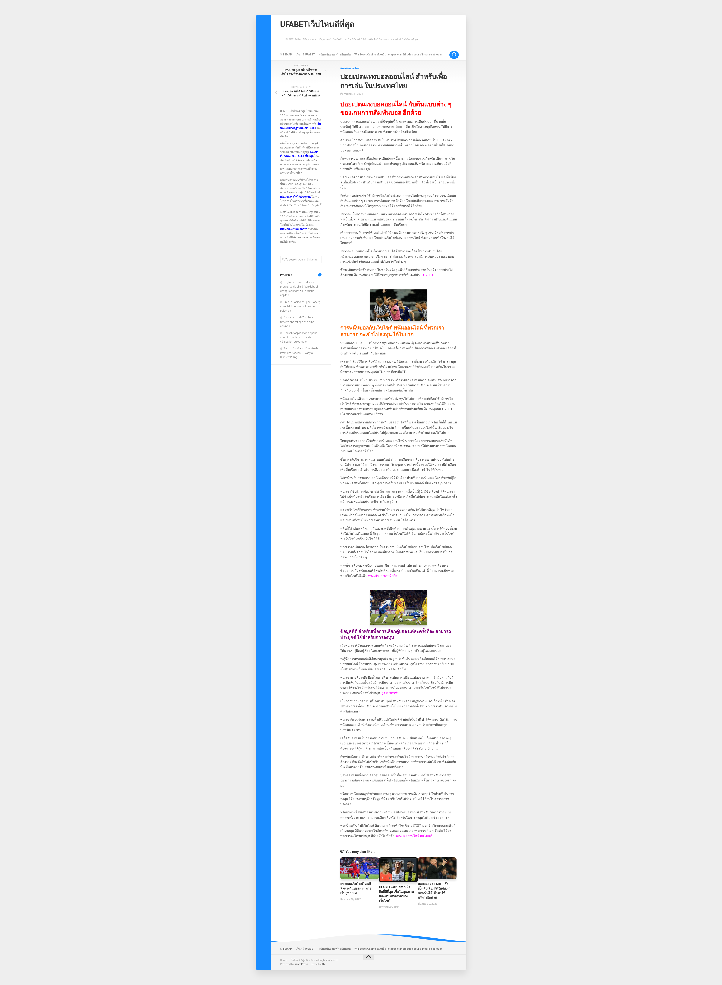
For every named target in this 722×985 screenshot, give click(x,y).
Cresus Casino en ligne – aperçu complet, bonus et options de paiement (301, 306)
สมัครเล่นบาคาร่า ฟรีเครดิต (335, 54)
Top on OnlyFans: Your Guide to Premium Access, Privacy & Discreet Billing (300, 353)
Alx (323, 964)
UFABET (428, 275)
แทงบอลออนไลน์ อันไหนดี (414, 836)
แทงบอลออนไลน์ (350, 68)
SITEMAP (286, 54)
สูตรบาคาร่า (390, 693)
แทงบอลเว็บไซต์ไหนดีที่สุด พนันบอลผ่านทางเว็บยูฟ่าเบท (355, 888)
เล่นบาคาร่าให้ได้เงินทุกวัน (295, 196)
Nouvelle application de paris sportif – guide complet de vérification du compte (298, 337)
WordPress (301, 964)
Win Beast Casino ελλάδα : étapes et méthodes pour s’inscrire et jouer (398, 54)
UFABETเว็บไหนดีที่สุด (317, 24)
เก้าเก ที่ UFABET (305, 54)
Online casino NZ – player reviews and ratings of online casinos (297, 322)
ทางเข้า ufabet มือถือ (382, 576)
